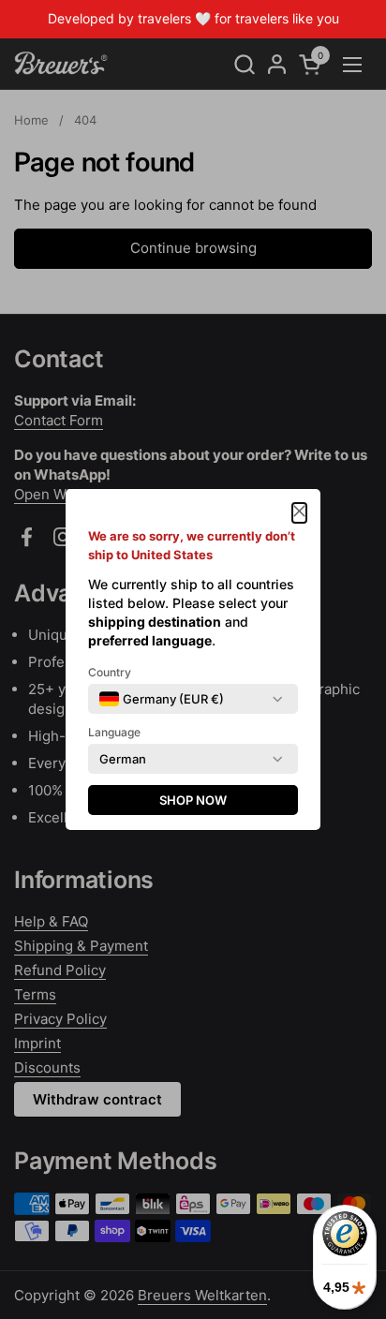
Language (114, 732)
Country (109, 672)
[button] (299, 513)
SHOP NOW (193, 800)
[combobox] (161, 698)
